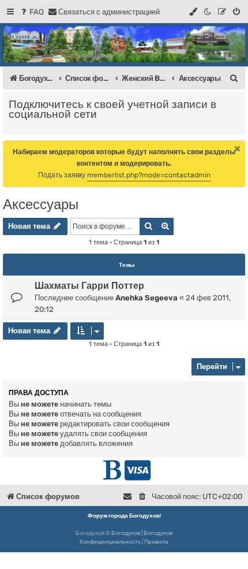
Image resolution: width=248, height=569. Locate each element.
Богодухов (125, 533)
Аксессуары (40, 204)
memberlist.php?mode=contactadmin (149, 175)
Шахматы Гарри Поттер (89, 286)
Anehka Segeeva (146, 297)
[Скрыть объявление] (237, 148)
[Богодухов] (124, 44)
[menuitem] (31, 11)
